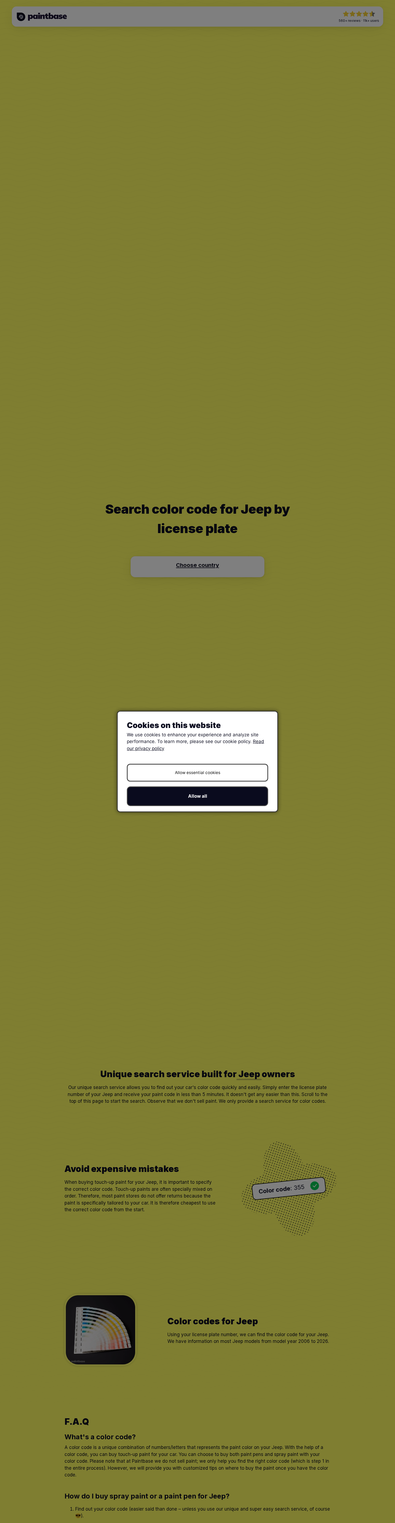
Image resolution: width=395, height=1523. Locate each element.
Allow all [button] (197, 796)
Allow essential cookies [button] (197, 772)
